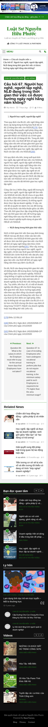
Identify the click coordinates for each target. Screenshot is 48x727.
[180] (33, 152)
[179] (35, 128)
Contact (31, 722)
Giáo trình (23, 530)
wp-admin (11, 108)
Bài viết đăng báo (26, 545)
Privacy (23, 722)
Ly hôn (32, 611)
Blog (21, 499)
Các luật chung (10, 595)
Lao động (30, 78)
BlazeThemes (29, 718)
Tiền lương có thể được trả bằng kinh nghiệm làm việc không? (31, 557)
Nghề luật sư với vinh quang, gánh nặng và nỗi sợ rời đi (21, 18)
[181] (26, 247)
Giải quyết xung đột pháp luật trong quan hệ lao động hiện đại (29, 450)
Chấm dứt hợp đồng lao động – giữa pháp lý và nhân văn (30, 416)
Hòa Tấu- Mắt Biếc (27, 664)
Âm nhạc (22, 699)
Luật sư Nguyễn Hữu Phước (24, 31)
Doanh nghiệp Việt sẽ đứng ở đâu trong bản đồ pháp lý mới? (31, 527)
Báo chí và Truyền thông (29, 496)
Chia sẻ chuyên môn (14, 78)
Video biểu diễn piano (27, 652)
